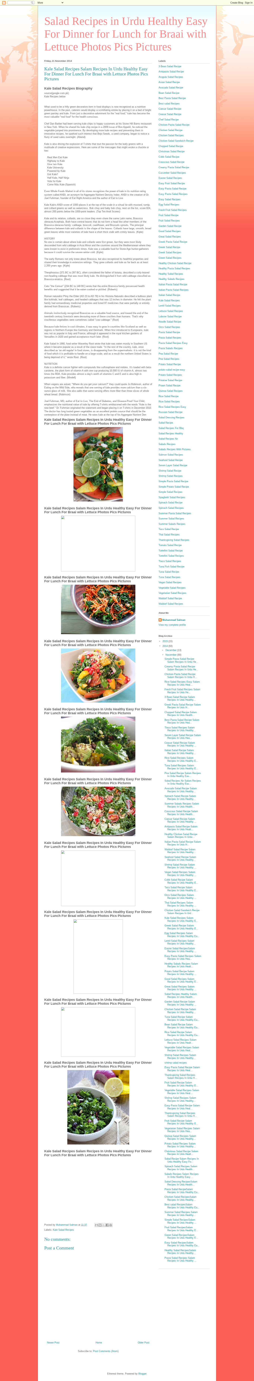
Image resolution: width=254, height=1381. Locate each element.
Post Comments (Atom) (105, 1351)
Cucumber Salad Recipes (172, 172)
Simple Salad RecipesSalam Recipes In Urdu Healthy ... (181, 1221)
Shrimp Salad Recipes (171, 476)
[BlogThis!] (100, 1225)
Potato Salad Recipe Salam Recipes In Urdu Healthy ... (181, 973)
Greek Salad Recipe (169, 247)
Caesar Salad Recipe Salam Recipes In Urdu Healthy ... (181, 820)
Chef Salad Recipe (169, 119)
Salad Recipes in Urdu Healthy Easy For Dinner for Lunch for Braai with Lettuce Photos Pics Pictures (126, 34)
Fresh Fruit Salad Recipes (173, 210)
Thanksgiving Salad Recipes (174, 540)
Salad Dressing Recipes (171, 417)
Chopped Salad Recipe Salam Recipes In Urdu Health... (181, 714)
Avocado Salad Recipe (171, 87)
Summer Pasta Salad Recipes (175, 513)
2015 (165, 641)
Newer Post (53, 1342)
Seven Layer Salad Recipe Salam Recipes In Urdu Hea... (183, 737)
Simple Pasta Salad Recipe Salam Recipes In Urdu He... (181, 660)
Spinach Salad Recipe (170, 502)
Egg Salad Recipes (169, 204)
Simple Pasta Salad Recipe (173, 481)
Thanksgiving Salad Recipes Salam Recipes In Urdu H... (181, 1076)
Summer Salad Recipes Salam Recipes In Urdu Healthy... (181, 1213)
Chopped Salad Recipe (171, 146)
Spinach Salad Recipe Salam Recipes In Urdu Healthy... (180, 797)
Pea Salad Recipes (169, 358)
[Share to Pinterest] (110, 1225)
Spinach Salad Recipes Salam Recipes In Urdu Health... (181, 1168)
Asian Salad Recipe (169, 82)
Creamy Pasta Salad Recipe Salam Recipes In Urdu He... (181, 668)
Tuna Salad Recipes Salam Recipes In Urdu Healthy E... (181, 767)
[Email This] (96, 1225)
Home (99, 1342)
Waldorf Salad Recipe (170, 598)
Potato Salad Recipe (170, 364)
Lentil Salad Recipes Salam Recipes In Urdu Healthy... (180, 942)
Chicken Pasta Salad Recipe (174, 124)
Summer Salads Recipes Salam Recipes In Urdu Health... (182, 805)
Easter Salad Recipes (170, 178)
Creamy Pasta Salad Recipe (174, 167)
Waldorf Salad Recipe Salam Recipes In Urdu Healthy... (180, 851)
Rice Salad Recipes (169, 401)
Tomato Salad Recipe (170, 545)
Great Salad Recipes (170, 236)
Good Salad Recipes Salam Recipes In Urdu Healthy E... (181, 980)
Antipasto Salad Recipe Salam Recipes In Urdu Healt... (181, 828)
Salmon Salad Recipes (171, 454)
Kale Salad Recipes (63, 1229)
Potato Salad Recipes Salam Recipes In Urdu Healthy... (180, 1145)
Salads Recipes (167, 444)
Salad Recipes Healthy (171, 433)
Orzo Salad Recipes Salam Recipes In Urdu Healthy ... (181, 896)
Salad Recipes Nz (168, 438)
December (171, 650)
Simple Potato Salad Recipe (174, 486)
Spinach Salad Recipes (171, 508)
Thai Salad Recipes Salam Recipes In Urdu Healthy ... (181, 904)
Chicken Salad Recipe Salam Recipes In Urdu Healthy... (180, 1011)
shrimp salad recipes (176, 1062)
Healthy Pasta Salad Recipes (174, 268)
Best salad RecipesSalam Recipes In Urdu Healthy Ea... (182, 1206)
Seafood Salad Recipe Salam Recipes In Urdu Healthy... (180, 858)
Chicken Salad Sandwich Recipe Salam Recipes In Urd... (182, 912)
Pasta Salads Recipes (171, 348)
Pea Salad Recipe (168, 353)
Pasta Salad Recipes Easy (173, 343)
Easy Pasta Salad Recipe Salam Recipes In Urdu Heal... (182, 1069)
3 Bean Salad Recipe (170, 66)
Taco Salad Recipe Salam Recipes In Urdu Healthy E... (181, 889)
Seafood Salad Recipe (171, 460)
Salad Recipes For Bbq (171, 428)
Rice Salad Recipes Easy (172, 406)
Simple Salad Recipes (170, 492)
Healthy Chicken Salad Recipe (175, 263)
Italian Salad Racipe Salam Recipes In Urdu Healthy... (180, 752)
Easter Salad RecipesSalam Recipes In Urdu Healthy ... (181, 950)
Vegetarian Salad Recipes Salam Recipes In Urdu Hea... (182, 1130)
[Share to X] (103, 1225)
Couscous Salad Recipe (171, 162)
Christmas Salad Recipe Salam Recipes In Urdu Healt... (181, 1153)
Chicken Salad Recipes (171, 135)
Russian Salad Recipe (170, 412)
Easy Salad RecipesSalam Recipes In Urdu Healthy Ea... (182, 1244)
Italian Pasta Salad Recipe (173, 284)
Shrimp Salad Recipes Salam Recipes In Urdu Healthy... (180, 1056)
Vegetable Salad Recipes (172, 587)
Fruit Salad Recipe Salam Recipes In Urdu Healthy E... (181, 1084)
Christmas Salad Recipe (172, 151)
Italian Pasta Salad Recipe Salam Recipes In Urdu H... (183, 843)
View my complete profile (172, 624)
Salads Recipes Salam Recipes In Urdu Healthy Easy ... (182, 1175)
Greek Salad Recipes (170, 252)
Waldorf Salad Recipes (171, 603)
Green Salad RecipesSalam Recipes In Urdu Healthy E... (181, 1236)
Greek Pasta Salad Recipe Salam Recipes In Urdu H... (183, 706)
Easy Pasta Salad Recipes (173, 194)
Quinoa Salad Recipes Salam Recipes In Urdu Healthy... (180, 1137)
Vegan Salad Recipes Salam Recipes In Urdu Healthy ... (181, 874)
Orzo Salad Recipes (169, 327)
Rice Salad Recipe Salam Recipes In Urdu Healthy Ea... (182, 1034)
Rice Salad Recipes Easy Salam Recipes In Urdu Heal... (182, 683)
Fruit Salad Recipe (169, 215)
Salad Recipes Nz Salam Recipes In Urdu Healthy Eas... (183, 782)
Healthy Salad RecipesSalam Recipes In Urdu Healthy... (180, 1252)
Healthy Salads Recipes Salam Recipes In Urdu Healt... (181, 965)
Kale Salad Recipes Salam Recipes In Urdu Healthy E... (181, 919)
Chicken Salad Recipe (170, 130)
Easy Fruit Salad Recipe (172, 183)
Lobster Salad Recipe (170, 316)
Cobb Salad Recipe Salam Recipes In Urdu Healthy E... (181, 881)
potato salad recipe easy (172, 369)
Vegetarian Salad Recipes (172, 593)
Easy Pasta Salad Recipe (172, 188)
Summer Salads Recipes (172, 524)
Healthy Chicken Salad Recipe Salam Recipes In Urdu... (181, 836)
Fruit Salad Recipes (169, 220)
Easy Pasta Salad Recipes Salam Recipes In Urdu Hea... (183, 957)
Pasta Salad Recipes (170, 337)
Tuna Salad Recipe (169, 571)
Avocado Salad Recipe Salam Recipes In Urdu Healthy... (181, 790)
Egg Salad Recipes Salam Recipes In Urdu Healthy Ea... (182, 935)
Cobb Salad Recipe (169, 156)
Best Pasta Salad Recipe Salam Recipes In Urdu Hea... (182, 721)
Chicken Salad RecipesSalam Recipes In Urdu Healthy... (181, 1198)
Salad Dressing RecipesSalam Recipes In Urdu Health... (181, 1183)
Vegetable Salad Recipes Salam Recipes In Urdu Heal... (182, 1049)
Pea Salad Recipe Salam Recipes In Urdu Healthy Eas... (183, 774)
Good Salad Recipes (170, 231)
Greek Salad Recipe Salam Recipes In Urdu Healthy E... (181, 927)
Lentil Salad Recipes (170, 305)
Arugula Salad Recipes (171, 77)
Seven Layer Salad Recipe (173, 465)
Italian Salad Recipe (169, 295)
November (171, 654)
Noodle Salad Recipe (170, 321)
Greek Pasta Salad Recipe (173, 241)
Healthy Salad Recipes (171, 273)
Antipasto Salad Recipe (171, 71)
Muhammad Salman (173, 620)
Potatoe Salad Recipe (170, 380)
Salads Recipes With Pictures (175, 449)
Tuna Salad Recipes (169, 577)
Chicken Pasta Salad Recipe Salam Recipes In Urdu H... (181, 675)
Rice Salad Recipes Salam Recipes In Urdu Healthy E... (181, 759)
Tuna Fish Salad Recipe (171, 566)
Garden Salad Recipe (170, 226)
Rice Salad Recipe (169, 396)
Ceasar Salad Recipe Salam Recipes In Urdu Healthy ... (181, 744)
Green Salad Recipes (170, 257)
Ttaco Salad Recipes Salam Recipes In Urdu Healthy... (180, 729)
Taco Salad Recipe (169, 529)
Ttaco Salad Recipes (170, 561)
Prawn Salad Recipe (169, 385)
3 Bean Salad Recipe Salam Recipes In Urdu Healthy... (180, 698)
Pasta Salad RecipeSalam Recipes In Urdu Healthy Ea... (182, 1191)
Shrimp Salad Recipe (170, 470)
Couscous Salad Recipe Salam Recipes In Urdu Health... (181, 813)
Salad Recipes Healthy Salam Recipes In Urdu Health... (181, 995)
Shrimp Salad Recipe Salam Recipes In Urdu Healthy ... (181, 866)
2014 (165, 646)
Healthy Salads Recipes (171, 279)
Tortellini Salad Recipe (171, 550)
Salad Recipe (166, 422)
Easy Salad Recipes (170, 199)
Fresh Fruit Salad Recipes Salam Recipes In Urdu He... (182, 691)
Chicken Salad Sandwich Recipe (176, 140)
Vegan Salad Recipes (170, 582)
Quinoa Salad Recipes (171, 390)
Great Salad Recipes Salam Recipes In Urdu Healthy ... (181, 988)
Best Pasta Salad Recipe (172, 98)
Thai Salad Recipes (169, 534)
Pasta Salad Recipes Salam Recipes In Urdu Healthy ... (181, 1259)
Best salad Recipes (169, 103)
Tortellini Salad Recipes (171, 555)
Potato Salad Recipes (170, 374)
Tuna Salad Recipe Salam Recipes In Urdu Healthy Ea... (182, 1018)
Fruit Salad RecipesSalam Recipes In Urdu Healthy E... (181, 1229)
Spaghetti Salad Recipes (172, 497)
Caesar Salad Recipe (170, 108)
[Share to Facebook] (107, 1225)
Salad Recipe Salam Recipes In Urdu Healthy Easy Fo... (182, 1160)
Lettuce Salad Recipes (171, 311)
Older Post (143, 1342)
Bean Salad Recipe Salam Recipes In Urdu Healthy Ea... (182, 1026)
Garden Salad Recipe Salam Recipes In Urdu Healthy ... (181, 1003)
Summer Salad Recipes (171, 518)
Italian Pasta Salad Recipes (174, 289)
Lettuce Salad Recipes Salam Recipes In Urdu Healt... (181, 1041)
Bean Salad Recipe (169, 93)
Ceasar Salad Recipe (170, 114)
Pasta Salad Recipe (169, 332)
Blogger (142, 1373)
